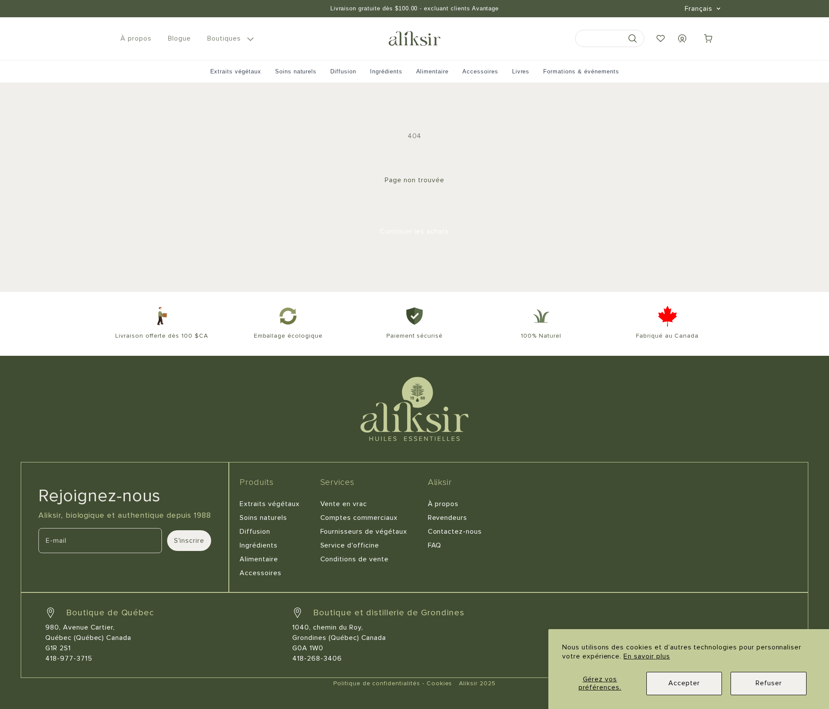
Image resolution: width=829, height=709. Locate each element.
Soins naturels (295, 71)
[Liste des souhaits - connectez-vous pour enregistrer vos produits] (660, 38)
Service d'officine (349, 545)
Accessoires (480, 71)
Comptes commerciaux (359, 517)
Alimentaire (432, 71)
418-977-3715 (68, 658)
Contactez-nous (455, 531)
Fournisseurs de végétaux (363, 531)
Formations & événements (581, 71)
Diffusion (343, 71)
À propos (443, 504)
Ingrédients (386, 71)
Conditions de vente (354, 559)
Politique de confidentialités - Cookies (392, 683)
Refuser (769, 683)
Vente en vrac (343, 504)
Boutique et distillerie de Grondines (389, 613)
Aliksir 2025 (477, 683)
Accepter (684, 683)
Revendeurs (448, 517)
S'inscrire (189, 540)
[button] (229, 38)
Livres (521, 71)
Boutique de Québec (110, 613)
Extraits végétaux (235, 71)
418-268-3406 (317, 658)
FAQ (435, 545)
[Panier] (708, 38)
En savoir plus (646, 656)
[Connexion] (682, 38)
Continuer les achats (414, 231)
